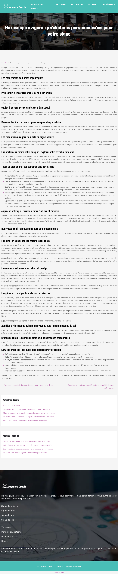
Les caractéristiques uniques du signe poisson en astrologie (28, 449)
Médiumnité (93, 4)
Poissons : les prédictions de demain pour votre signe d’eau (28, 385)
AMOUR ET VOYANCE (12, 405)
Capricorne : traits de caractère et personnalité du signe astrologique (91, 386)
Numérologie (109, 4)
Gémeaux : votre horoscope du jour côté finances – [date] (26, 441)
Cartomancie (77, 4)
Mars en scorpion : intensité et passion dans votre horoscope (29, 413)
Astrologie (61, 4)
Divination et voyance (37, 6)
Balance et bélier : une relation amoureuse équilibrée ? (25, 420)
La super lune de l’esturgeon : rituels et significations (25, 452)
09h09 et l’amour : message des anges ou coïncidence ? (26, 409)
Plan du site (59, 572)
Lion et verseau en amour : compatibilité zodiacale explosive (28, 417)
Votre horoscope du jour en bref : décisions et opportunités (27, 445)
